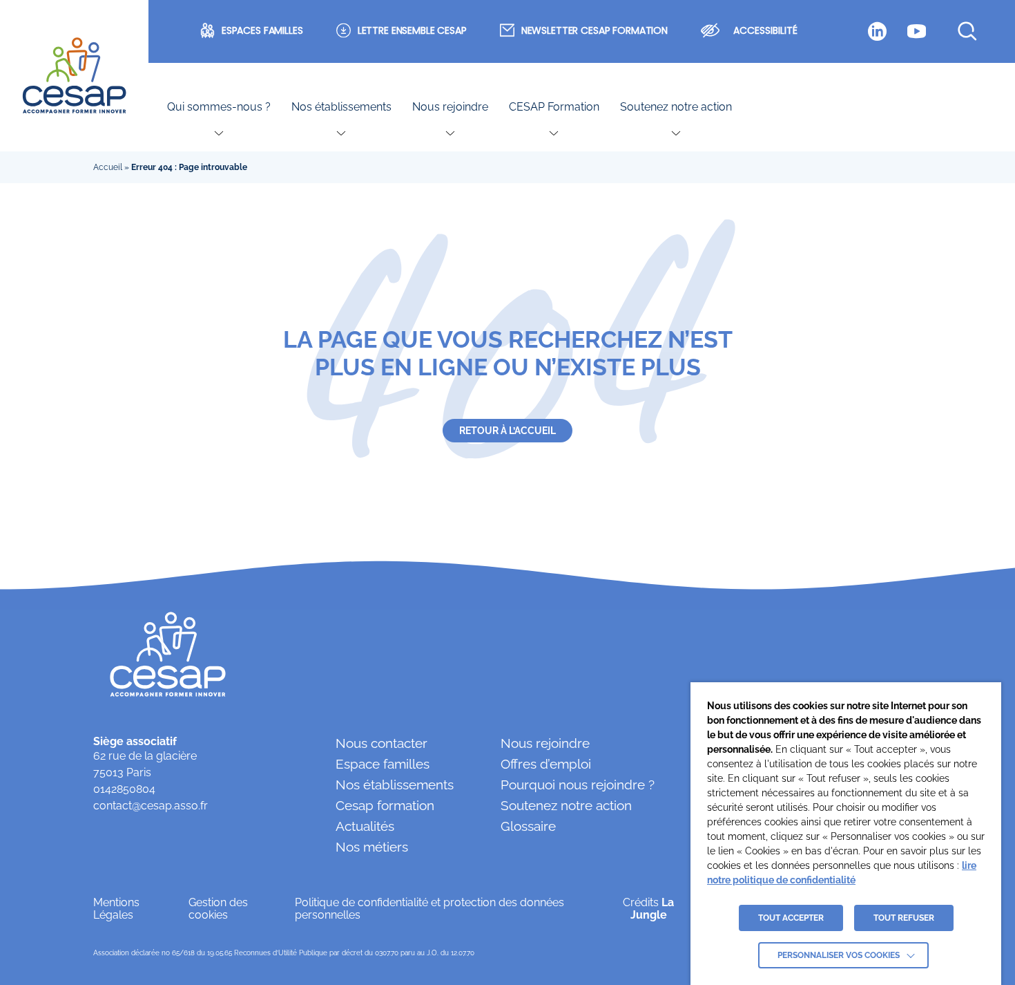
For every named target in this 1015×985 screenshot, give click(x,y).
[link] (74, 76)
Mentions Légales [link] (116, 908)
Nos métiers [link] (372, 846)
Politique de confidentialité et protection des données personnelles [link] (429, 908)
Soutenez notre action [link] (676, 107)
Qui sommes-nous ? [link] (219, 107)
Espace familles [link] (382, 763)
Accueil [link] (107, 167)
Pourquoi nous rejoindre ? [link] (578, 784)
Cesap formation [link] (385, 805)
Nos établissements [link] (341, 107)
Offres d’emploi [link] (546, 763)
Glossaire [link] (528, 826)
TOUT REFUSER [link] (903, 918)
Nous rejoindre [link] (450, 107)
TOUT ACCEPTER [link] (791, 918)
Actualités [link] (365, 826)
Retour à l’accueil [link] (507, 430)
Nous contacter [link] (381, 743)
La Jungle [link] (652, 908)
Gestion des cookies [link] (218, 908)
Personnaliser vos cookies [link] (838, 955)
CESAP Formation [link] (554, 107)
